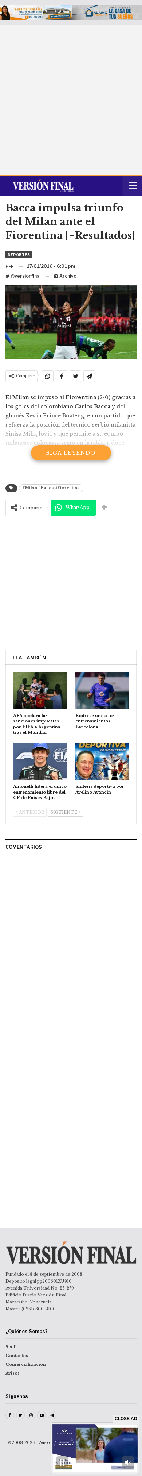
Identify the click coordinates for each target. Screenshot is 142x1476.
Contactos (16, 1355)
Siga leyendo (71, 453)
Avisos (12, 1373)
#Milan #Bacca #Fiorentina (51, 488)
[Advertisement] (71, 100)
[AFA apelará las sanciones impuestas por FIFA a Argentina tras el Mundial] (40, 690)
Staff (10, 1346)
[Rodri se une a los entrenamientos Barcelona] (102, 690)
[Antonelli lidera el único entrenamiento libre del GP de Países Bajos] (40, 761)
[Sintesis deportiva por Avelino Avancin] (102, 761)
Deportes (19, 255)
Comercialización (25, 1364)
